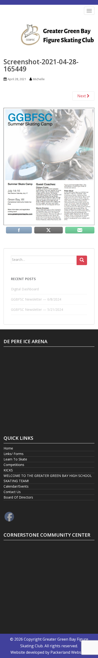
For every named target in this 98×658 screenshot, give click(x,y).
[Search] (82, 260)
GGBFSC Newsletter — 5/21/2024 (37, 309)
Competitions (14, 464)
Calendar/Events (16, 486)
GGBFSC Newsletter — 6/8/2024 (36, 299)
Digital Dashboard (25, 289)
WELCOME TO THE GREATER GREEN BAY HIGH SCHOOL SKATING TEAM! (48, 478)
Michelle (39, 79)
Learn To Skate (15, 459)
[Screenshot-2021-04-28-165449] (49, 166)
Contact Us (12, 492)
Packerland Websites (69, 652)
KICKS (8, 470)
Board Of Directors (18, 497)
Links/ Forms (14, 453)
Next (82, 96)
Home (8, 448)
